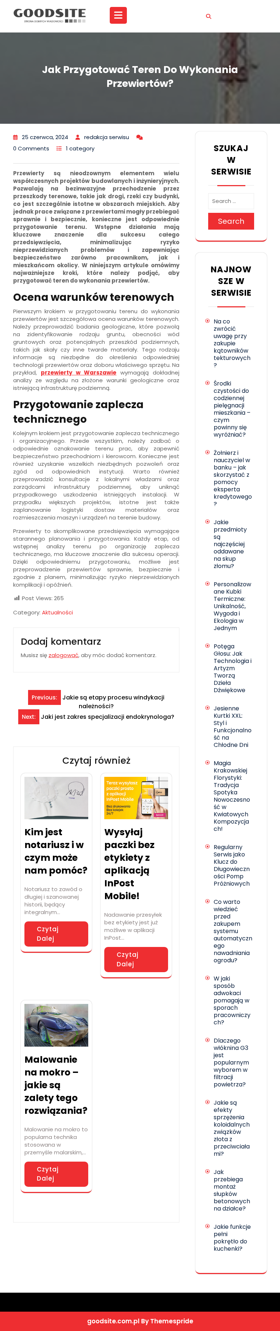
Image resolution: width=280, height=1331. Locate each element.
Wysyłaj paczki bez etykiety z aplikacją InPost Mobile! (129, 864)
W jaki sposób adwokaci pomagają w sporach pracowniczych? (232, 1000)
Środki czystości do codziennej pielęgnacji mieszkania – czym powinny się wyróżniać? (232, 409)
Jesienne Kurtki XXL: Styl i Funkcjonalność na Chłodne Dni (233, 726)
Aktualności (57, 612)
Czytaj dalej (48, 934)
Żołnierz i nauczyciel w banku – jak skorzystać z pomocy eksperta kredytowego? (233, 478)
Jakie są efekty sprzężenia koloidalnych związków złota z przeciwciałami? (232, 1128)
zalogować (63, 655)
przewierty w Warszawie (79, 372)
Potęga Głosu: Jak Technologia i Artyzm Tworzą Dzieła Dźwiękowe (233, 668)
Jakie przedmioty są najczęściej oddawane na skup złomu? (230, 544)
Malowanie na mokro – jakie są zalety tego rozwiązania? (56, 1085)
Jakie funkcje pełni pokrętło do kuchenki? (232, 1238)
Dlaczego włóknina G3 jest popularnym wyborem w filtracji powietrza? (231, 1062)
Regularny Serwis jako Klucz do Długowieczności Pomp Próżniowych (232, 865)
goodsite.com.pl (113, 1321)
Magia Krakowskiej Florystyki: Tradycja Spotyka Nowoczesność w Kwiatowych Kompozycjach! (232, 796)
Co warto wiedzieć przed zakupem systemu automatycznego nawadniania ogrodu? (233, 931)
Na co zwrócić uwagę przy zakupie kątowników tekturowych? (232, 343)
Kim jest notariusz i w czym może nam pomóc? (56, 851)
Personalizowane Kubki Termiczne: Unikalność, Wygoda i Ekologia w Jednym (232, 606)
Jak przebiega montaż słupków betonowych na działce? (232, 1190)
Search (231, 221)
